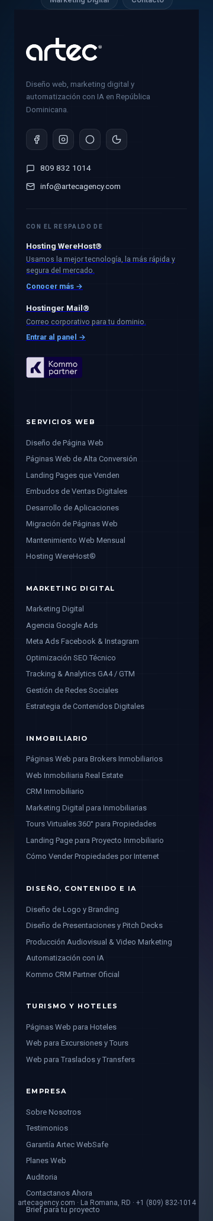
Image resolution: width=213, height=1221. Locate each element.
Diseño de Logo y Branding (72, 909)
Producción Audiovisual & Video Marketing (99, 941)
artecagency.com (46, 1203)
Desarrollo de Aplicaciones (72, 507)
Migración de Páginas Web (72, 523)
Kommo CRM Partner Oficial (73, 974)
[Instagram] (63, 139)
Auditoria (41, 1177)
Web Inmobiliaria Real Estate (74, 775)
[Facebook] (36, 139)
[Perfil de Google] (116, 139)
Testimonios (47, 1128)
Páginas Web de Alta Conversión (81, 458)
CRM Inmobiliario (55, 791)
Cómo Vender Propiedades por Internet (92, 856)
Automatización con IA (65, 957)
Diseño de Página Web (65, 442)
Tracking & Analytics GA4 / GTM (80, 673)
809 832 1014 (65, 167)
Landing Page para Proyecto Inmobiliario (95, 840)
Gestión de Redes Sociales (72, 690)
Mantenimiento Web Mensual (75, 540)
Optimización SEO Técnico (71, 657)
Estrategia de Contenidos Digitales (85, 706)
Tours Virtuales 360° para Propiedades (91, 823)
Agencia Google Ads (62, 625)
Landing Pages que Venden (73, 475)
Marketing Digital (55, 608)
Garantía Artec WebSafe (67, 1144)
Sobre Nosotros (53, 1112)
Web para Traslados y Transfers (80, 1059)
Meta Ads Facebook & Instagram (82, 641)
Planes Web (46, 1160)
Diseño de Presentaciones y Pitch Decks (94, 925)
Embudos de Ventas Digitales (76, 491)
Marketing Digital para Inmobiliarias (86, 807)
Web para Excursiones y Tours (77, 1042)
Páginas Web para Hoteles (71, 1027)
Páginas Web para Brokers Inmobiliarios (94, 758)
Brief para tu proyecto (63, 1209)
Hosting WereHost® (61, 556)
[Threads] (90, 139)
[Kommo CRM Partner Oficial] (54, 388)
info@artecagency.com (80, 186)
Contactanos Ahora (59, 1193)
